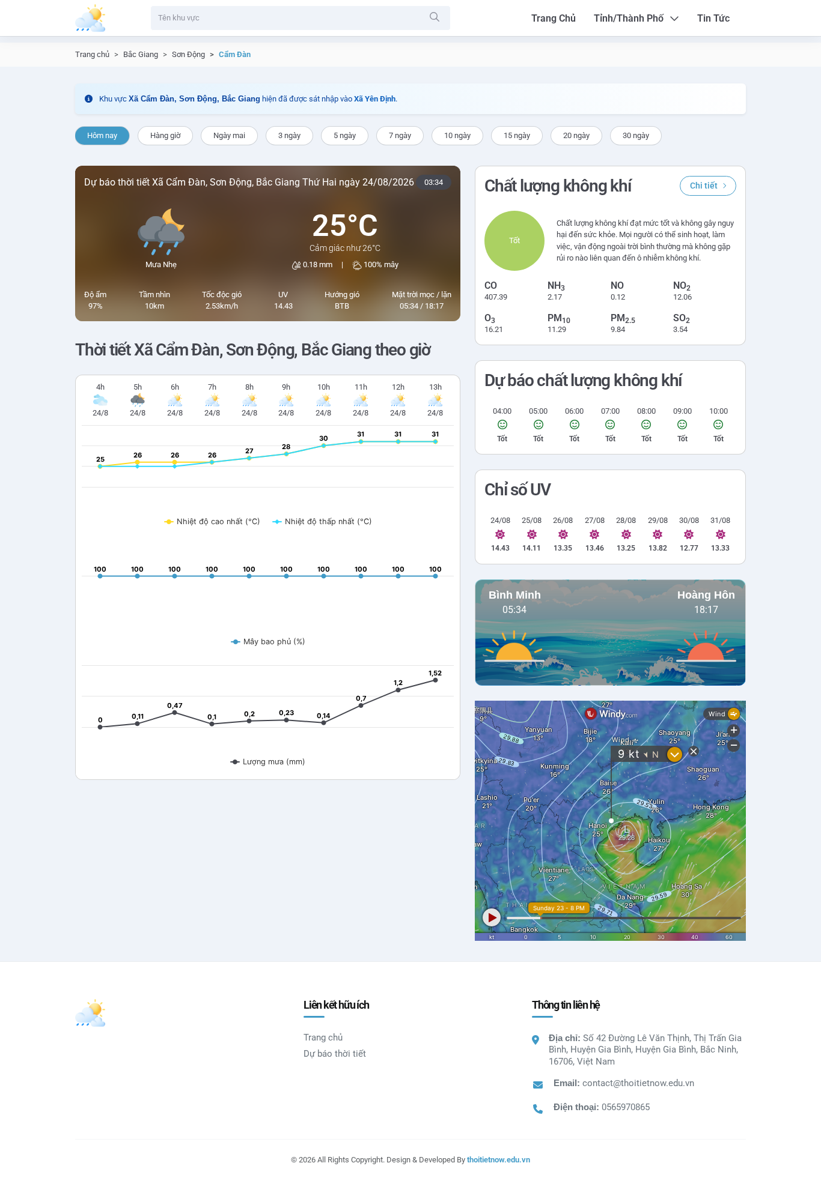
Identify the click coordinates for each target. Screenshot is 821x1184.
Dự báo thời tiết (335, 1053)
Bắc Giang (140, 54)
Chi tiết (704, 185)
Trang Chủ (553, 18)
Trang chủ (92, 54)
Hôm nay (102, 135)
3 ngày (289, 135)
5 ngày (345, 135)
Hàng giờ (165, 135)
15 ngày (517, 135)
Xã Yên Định (374, 98)
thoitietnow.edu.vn (498, 1159)
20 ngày (576, 135)
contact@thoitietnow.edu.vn (638, 1083)
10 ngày (457, 135)
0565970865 (626, 1107)
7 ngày (400, 135)
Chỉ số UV (517, 490)
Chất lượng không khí (557, 186)
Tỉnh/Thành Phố (629, 18)
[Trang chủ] (90, 18)
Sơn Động (188, 54)
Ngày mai (229, 135)
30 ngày (636, 135)
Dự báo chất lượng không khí (583, 380)
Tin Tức (713, 18)
